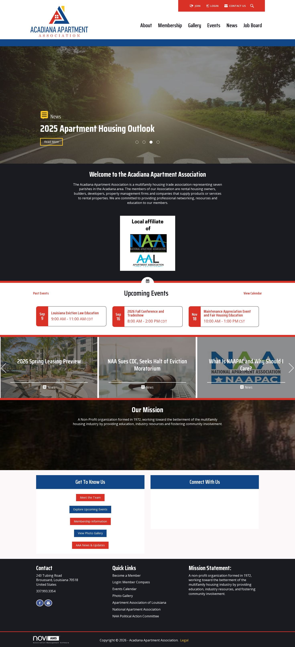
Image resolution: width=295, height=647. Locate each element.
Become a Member (126, 575)
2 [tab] (143, 142)
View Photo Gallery (90, 533)
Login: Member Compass (131, 582)
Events (213, 25)
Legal (184, 640)
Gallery (194, 25)
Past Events (41, 293)
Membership (170, 25)
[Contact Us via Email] (48, 603)
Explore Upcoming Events (90, 509)
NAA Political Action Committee (135, 616)
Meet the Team (90, 497)
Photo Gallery (122, 596)
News (231, 25)
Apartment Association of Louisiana (139, 602)
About (146, 25)
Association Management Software (51, 642)
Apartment (134, 609)
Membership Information (90, 521)
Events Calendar (124, 589)
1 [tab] (136, 142)
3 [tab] (151, 142)
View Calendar (253, 293)
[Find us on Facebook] (40, 603)
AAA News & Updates (90, 545)
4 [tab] (158, 142)
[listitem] (147, 111)
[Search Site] (252, 6)
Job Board (252, 25)
